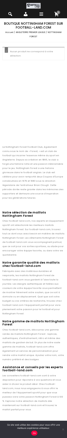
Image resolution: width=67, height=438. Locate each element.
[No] (63, 429)
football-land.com (19, 220)
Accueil (9, 32)
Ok (34, 433)
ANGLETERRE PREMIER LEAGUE (31, 32)
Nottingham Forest (13, 229)
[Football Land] (33, 5)
